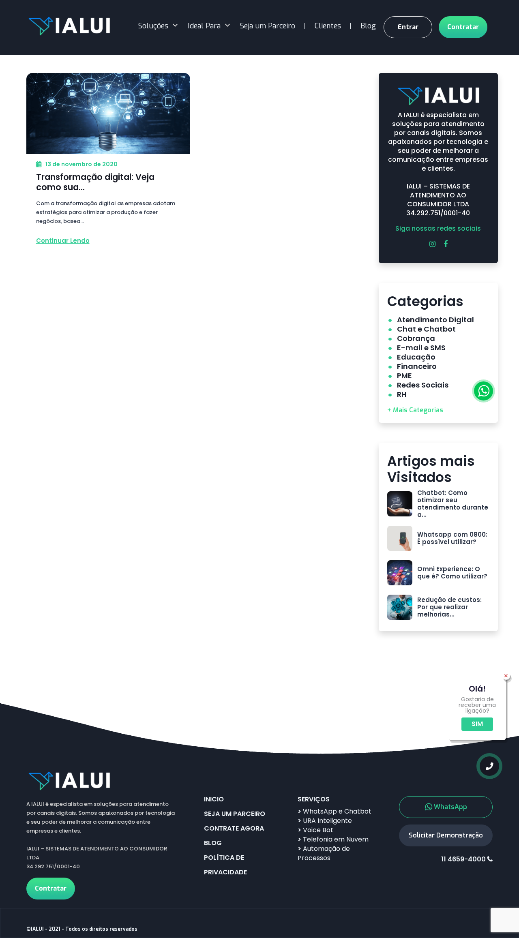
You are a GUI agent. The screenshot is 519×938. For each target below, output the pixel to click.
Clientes (328, 26)
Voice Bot (315, 830)
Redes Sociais (422, 385)
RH (402, 394)
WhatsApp (450, 807)
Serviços (314, 799)
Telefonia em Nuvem (333, 839)
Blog (368, 26)
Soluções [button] (153, 26)
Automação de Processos (324, 853)
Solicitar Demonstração (446, 835)
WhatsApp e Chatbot (334, 811)
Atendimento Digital (435, 320)
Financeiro (417, 366)
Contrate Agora (234, 828)
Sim (477, 723)
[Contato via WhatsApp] (483, 390)
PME (404, 375)
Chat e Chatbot (426, 329)
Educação (416, 357)
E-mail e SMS (421, 348)
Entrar (408, 27)
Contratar (463, 27)
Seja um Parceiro (267, 26)
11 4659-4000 (463, 859)
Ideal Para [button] (204, 26)
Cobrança (416, 338)
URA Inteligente (325, 820)
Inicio (214, 799)
